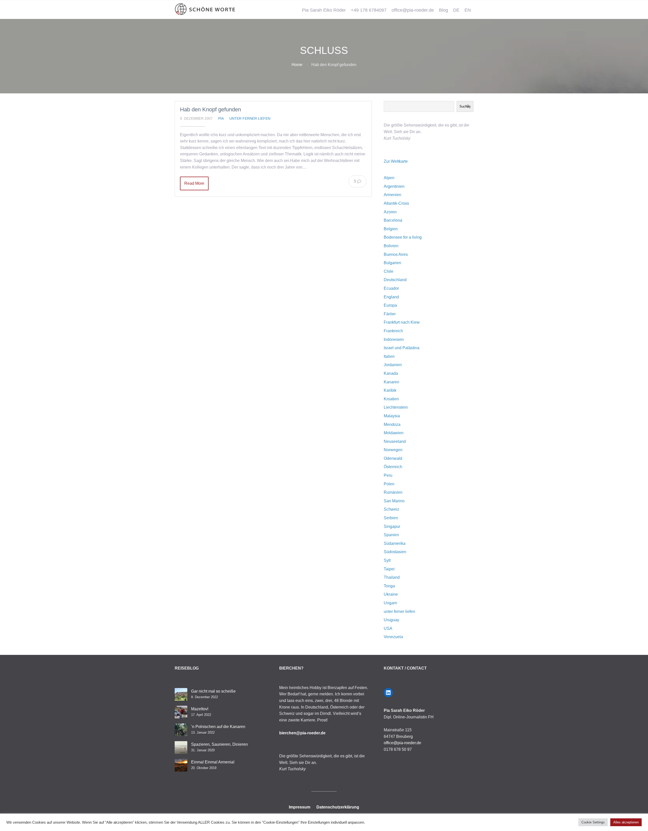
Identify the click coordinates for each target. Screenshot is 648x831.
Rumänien (393, 492)
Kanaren (391, 382)
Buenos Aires (396, 254)
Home (297, 65)
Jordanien (393, 365)
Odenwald (393, 458)
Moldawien (393, 433)
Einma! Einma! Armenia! (212, 762)
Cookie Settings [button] (593, 822)
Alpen (389, 178)
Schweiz (391, 509)
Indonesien (394, 339)
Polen (389, 484)
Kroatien (391, 399)
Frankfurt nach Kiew (402, 322)
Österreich (393, 467)
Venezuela (393, 637)
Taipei (389, 569)
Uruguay (391, 620)
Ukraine (391, 594)
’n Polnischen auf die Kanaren (218, 726)
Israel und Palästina (401, 348)
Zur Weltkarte (396, 161)
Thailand (392, 577)
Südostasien (395, 552)
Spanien (391, 535)
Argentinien (394, 186)
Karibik (390, 390)
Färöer (390, 314)
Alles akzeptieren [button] (626, 822)
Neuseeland (395, 441)
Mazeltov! (199, 709)
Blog (443, 10)
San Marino (394, 501)
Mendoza (392, 424)
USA (388, 628)
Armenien (392, 195)
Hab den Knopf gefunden (210, 109)
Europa (390, 305)
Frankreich (393, 331)
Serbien (391, 518)
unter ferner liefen (249, 118)
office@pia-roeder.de (413, 10)
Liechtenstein (396, 407)
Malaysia (392, 416)
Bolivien (391, 246)
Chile (388, 271)
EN (467, 10)
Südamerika (395, 543)
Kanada (391, 373)
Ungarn (390, 603)
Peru (388, 475)
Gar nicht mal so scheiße (213, 691)
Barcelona (393, 220)
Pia (221, 118)
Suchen (465, 106)
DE (456, 10)
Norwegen (393, 450)
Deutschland (395, 280)
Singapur (392, 526)
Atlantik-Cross (396, 203)
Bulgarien (392, 263)
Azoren (390, 212)
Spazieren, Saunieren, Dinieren (219, 744)
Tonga (389, 586)
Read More (194, 183)
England (391, 297)
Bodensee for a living (403, 237)
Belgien (391, 229)
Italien (389, 356)
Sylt (387, 560)
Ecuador (391, 288)
